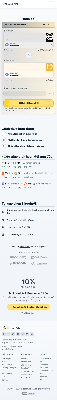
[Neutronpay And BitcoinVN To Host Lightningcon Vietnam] (18, 263)
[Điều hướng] (51, 4)
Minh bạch (44, 376)
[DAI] (49, 67)
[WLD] (49, 37)
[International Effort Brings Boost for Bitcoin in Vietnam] (39, 257)
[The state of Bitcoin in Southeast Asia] (39, 263)
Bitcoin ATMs (26, 368)
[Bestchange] (28, 393)
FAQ (41, 379)
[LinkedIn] (13, 334)
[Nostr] (27, 334)
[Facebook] (4, 334)
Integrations (26, 362)
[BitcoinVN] (10, 4)
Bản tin (5, 380)
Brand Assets (26, 374)
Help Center (9, 349)
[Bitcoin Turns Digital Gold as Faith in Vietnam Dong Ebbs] (18, 257)
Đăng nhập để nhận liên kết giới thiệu (29, 307)
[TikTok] (22, 334)
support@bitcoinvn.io (13, 346)
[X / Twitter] (8, 334)
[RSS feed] (32, 334)
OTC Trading (26, 365)
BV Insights (25, 377)
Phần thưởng (7, 373)
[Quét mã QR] (50, 93)
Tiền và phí (6, 359)
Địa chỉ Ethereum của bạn (15, 88)
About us (24, 359)
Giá (3, 377)
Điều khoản (39, 108)
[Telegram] (18, 334)
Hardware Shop (27, 371)
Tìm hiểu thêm (27, 313)
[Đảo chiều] (28, 55)
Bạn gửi (9, 30)
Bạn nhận (10, 60)
